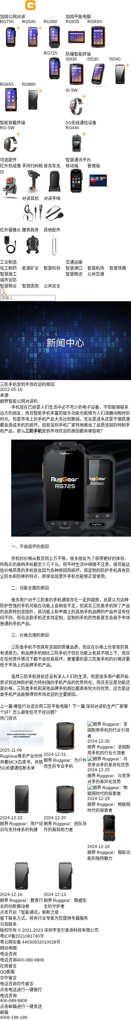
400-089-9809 (13, 1000)
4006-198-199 (13, 1017)
